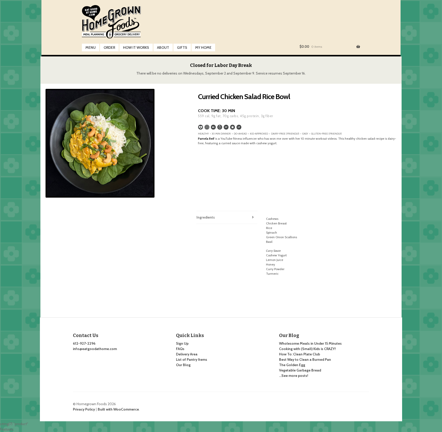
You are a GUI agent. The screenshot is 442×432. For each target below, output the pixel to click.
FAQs (180, 348)
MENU (90, 47)
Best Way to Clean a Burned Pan (305, 359)
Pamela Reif (206, 138)
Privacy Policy (84, 409)
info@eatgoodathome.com (95, 348)
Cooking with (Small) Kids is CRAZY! (307, 348)
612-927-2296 (84, 343)
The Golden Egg (292, 365)
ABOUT (163, 47)
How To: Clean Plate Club (299, 354)
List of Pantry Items (191, 359)
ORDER (109, 47)
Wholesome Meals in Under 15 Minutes (310, 343)
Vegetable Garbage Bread (300, 370)
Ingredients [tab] (205, 217)
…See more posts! (293, 375)
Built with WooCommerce (118, 409)
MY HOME (203, 47)
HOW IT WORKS (136, 47)
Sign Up (182, 343)
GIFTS (182, 47)
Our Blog (183, 365)
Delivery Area (186, 354)
